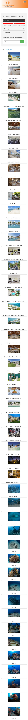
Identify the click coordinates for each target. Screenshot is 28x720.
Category (6, 29)
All (3, 49)
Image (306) (9, 49)
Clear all (14, 23)
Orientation (7, 32)
